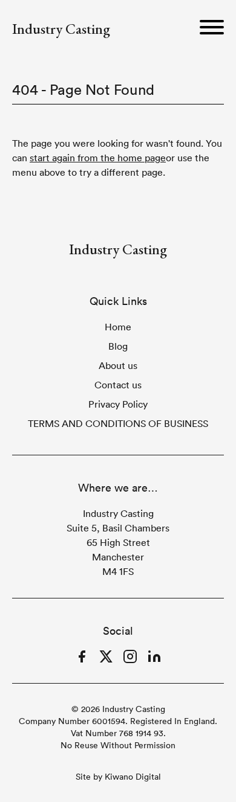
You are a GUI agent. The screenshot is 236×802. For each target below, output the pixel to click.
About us (118, 365)
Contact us (118, 385)
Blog (118, 346)
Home (118, 327)
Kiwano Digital (133, 776)
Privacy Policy (118, 404)
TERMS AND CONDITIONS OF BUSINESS (118, 423)
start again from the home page (98, 158)
